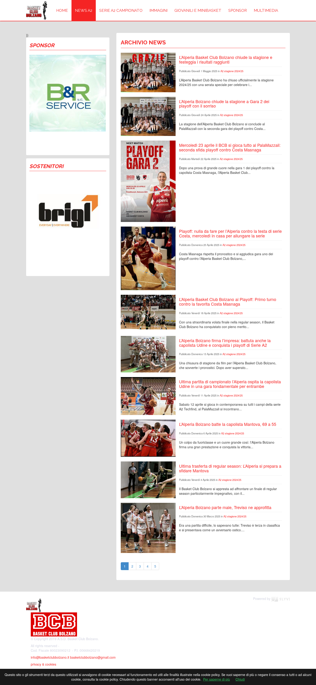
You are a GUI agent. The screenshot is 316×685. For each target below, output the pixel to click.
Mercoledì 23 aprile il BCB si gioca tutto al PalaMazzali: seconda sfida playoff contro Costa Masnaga (230, 147)
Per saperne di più (216, 679)
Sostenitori (46, 166)
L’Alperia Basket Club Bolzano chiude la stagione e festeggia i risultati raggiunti (225, 59)
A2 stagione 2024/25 (231, 71)
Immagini (158, 10)
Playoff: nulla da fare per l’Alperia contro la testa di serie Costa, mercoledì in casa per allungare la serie (230, 233)
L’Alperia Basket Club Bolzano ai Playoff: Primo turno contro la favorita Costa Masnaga (227, 301)
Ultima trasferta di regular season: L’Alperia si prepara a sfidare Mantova (230, 468)
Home (62, 10)
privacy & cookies (43, 664)
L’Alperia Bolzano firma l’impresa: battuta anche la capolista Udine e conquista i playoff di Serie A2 (225, 342)
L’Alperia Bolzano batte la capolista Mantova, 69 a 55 (227, 424)
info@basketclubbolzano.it (50, 657)
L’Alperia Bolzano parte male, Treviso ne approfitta (225, 507)
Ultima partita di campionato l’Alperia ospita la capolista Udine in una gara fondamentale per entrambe (230, 383)
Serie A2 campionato (121, 10)
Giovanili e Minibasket (197, 10)
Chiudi (240, 679)
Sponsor (237, 10)
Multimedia (266, 10)
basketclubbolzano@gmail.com (93, 657)
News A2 (83, 10)
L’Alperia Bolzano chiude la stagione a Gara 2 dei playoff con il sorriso (224, 103)
